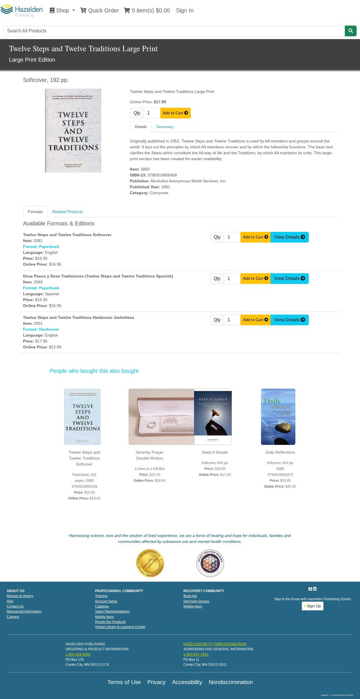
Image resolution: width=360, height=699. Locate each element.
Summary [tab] (165, 126)
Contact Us (15, 606)
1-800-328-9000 (78, 655)
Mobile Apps (104, 617)
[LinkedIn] (314, 589)
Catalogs (102, 606)
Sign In (184, 10)
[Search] (351, 31)
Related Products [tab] (67, 211)
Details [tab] (141, 126)
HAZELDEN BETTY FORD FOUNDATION (214, 644)
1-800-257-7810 (195, 655)
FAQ (10, 601)
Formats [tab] (35, 211)
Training (101, 596)
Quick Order (103, 10)
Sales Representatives (112, 611)
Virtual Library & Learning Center (120, 627)
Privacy (156, 682)
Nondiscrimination (231, 682)
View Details (287, 237)
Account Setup (106, 601)
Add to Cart (173, 113)
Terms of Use (124, 682)
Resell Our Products (110, 622)
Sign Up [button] (313, 606)
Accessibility (187, 682)
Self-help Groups (196, 601)
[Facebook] (311, 589)
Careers (13, 617)
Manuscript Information (24, 611)
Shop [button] (63, 10)
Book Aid (190, 596)
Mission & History (20, 596)
